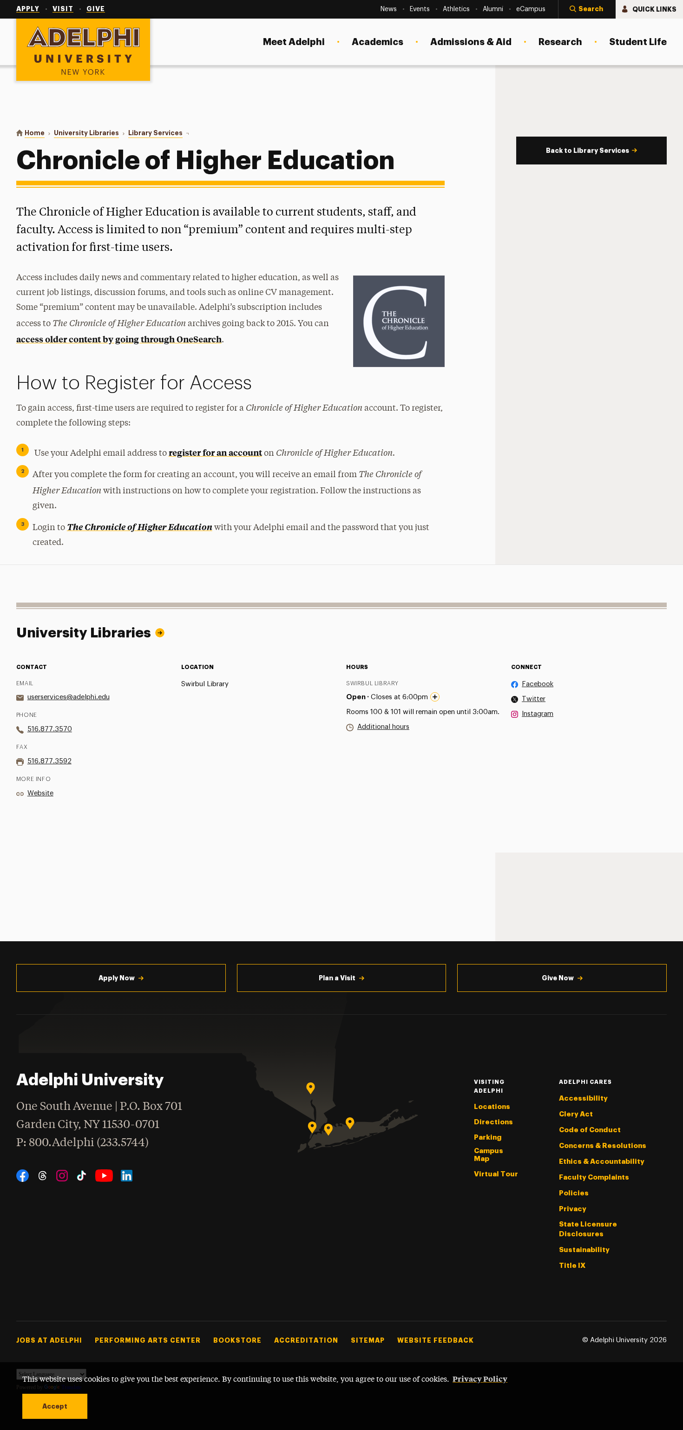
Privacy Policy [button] (480, 1378)
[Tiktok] (81, 1175)
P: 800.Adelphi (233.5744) (82, 1143)
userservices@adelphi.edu (68, 697)
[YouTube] (104, 1175)
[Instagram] (62, 1175)
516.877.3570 (49, 729)
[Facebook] (22, 1175)
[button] (587, 9)
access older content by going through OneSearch (119, 339)
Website (40, 793)
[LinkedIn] (126, 1175)
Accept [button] (54, 1406)
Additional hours (383, 726)
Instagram (537, 713)
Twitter (533, 698)
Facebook (537, 684)
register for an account (215, 452)
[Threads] (42, 1175)
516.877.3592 (49, 761)
